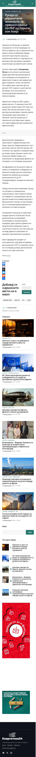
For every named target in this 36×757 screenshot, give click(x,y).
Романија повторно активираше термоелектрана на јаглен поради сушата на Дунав (22, 592)
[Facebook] (18, 263)
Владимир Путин (7, 300)
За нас (4, 745)
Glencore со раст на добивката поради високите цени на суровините (20, 547)
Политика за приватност (9, 748)
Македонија (11, 440)
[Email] (18, 266)
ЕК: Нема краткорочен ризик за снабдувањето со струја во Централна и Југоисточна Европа (23, 558)
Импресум (10, 745)
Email (23, 284)
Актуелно (8, 11)
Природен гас (14, 11)
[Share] (18, 278)
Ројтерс (8, 255)
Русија (28, 300)
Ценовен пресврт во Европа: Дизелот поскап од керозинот (22, 569)
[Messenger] (18, 272)
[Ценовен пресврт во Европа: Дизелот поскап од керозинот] (18, 397)
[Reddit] (18, 275)
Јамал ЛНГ (17, 300)
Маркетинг (17, 745)
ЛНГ (23, 300)
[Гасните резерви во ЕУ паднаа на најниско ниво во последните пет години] (18, 501)
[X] (18, 269)
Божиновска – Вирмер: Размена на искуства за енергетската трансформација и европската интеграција (22, 580)
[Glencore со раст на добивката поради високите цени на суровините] (18, 328)
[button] (3, 3)
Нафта (9, 407)
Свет (20, 11)
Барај (4, 526)
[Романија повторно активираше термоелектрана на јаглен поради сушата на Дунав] (18, 466)
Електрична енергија (13, 373)
